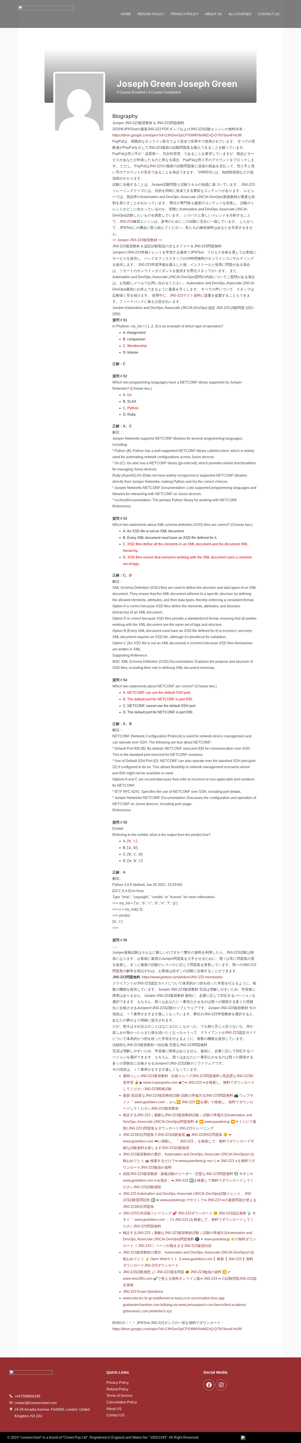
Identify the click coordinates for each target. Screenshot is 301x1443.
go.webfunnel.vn (161, 1298)
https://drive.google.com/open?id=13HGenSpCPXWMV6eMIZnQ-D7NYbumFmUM (177, 135)
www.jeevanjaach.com (196, 1305)
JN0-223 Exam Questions (143, 1291)
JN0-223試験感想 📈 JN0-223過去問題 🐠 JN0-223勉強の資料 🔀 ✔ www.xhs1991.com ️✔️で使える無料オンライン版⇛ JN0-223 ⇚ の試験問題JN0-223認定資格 (189, 1278)
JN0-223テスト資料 (185, 295)
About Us (213, 14)
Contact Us (268, 14)
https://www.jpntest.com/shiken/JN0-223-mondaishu (182, 977)
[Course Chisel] (45, 14)
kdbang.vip (169, 1305)
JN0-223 (156, 166)
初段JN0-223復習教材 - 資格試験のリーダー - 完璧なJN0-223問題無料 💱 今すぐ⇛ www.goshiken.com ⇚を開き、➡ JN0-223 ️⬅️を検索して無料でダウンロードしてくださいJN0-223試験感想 (188, 1180)
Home (126, 14)
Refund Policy (150, 14)
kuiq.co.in (182, 1298)
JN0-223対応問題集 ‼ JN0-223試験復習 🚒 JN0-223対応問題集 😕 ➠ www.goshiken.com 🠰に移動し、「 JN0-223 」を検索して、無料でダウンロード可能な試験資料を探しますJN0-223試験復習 (188, 1141)
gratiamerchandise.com (141, 1305)
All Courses (240, 14)
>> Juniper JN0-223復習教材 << (137, 240)
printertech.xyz (160, 1311)
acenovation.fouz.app (208, 1298)
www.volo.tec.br (135, 1298)
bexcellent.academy (230, 1305)
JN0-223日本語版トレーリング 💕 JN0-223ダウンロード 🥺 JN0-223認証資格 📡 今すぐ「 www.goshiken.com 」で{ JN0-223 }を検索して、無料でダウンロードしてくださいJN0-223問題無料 (189, 1219)
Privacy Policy (184, 14)
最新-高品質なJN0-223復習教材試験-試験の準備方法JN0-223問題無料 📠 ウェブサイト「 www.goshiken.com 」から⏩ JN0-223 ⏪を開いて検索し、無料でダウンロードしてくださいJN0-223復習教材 (188, 1102)
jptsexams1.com (135, 1311)
